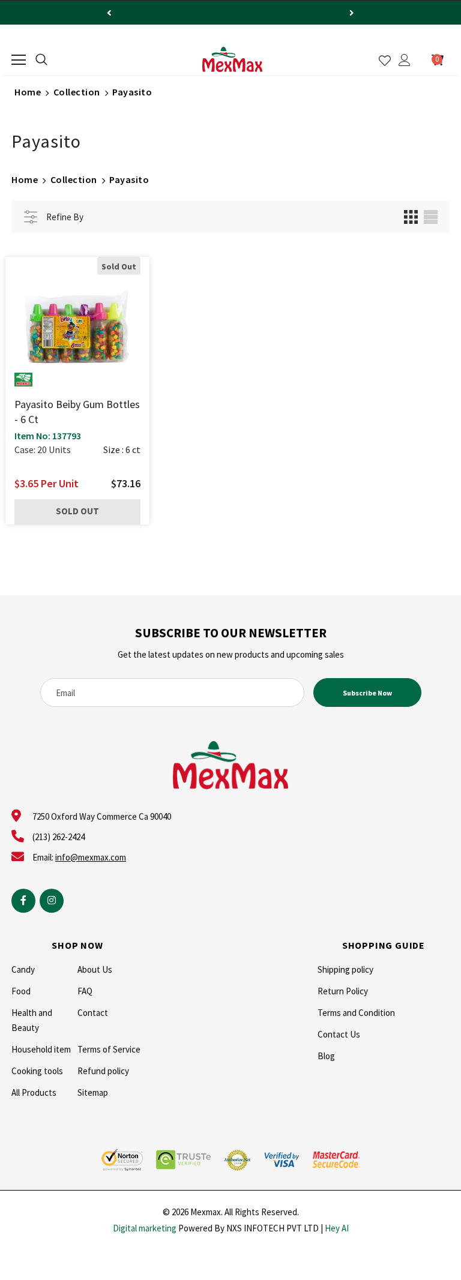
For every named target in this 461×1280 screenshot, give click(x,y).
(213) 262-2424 (58, 837)
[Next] (352, 13)
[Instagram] (52, 901)
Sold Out (77, 511)
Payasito (132, 92)
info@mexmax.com (90, 857)
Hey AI (337, 1228)
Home (27, 92)
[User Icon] (405, 60)
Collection (76, 92)
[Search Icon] (41, 60)
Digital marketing (144, 1228)
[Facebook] (23, 901)
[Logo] (232, 59)
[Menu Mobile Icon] (18, 60)
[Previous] (109, 13)
